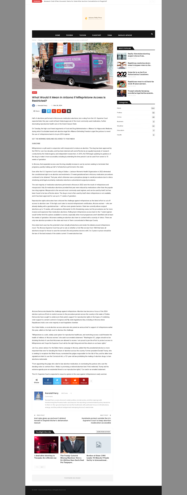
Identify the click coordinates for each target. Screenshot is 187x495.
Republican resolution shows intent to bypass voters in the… (139, 64)
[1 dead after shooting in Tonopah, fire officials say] (46, 444)
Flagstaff (96, 35)
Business (120, 121)
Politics (119, 113)
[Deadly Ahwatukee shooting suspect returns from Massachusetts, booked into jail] (121, 56)
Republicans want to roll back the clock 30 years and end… (141, 83)
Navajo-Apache (125, 35)
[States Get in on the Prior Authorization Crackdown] (121, 74)
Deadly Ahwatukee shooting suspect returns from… (139, 55)
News (34, 92)
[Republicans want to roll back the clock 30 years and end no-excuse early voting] (121, 84)
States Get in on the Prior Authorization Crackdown (138, 73)
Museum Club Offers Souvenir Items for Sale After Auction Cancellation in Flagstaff (75, 1)
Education (120, 130)
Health (119, 135)
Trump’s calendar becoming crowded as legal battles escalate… (141, 92)
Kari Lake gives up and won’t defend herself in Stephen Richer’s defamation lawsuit (51, 420)
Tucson (82, 35)
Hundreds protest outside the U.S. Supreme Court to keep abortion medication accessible (96, 420)
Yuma (109, 35)
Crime (119, 117)
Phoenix (69, 35)
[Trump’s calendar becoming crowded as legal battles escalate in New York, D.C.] (121, 93)
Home (57, 35)
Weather (120, 126)
